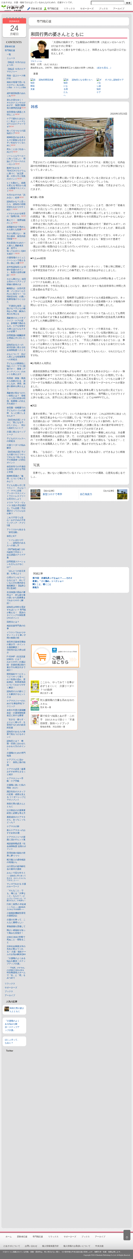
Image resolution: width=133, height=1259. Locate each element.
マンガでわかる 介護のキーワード (16, 885)
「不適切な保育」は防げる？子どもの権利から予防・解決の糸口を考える (16, 310)
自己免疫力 (86, 494)
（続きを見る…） (104, 68)
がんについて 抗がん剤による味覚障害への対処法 (16, 357)
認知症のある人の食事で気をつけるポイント (16, 734)
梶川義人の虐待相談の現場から (16, 861)
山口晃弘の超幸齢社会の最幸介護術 (16, 867)
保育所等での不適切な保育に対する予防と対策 (16, 469)
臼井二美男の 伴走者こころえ (16, 906)
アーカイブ (10, 995)
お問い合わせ (31, 1246)
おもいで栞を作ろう (16, 876)
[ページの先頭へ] (126, 1235)
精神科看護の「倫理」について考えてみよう (16, 479)
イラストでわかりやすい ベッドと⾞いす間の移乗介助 (16, 635)
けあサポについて (11, 1246)
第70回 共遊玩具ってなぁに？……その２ (52, 578)
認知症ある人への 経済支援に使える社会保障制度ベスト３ (16, 347)
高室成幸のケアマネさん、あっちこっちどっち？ (16, 820)
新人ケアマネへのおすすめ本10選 (16, 831)
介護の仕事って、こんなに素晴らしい (16, 921)
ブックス (9, 991)
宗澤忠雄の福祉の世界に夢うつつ (16, 854)
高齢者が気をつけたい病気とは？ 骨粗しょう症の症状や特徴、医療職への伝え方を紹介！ (16, 398)
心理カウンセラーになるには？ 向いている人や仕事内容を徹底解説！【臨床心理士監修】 (16, 582)
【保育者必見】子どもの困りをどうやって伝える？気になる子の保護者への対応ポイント (16, 457)
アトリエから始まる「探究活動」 (16, 530)
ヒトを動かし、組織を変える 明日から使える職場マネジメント (16, 187)
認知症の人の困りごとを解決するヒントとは (16, 694)
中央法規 (99, 1246)
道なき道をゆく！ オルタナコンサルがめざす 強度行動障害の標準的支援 (16, 104)
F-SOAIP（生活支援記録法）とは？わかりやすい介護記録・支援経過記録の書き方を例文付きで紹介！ (16, 663)
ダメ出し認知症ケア (114, 80)
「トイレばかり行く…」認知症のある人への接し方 (16, 543)
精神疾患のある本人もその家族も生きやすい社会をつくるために (16, 141)
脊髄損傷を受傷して (16, 926)
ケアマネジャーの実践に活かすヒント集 (16, 838)
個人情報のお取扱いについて (76, 1246)
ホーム (9, 1236)
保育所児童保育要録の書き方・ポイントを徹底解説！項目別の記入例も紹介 (16, 647)
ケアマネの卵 (13, 826)
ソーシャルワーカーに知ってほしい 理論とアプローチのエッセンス (16, 160)
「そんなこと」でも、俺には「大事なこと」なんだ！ (16, 895)
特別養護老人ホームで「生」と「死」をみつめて (16, 973)
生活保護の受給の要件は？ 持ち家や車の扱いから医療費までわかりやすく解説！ (16, 597)
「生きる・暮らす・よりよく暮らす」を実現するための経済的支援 (16, 723)
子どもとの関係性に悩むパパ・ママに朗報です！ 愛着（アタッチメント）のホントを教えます (16, 368)
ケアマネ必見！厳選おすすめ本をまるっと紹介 (16, 772)
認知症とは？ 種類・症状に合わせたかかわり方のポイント (16, 745)
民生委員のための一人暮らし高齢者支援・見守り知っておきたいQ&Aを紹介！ (16, 248)
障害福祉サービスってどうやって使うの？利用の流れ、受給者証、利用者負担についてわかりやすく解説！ (16, 681)
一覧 (9, 54)
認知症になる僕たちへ (82, 80)
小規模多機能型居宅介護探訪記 (16, 914)
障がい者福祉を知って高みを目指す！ (16, 931)
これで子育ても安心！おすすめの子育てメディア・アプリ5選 (16, 521)
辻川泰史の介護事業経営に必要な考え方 (16, 811)
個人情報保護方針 (50, 1246)
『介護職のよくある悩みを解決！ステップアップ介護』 (16, 961)
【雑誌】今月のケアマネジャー (16, 70)
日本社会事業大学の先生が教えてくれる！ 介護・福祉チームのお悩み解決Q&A (16, 950)
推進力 (36, 587)
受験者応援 (10, 46)
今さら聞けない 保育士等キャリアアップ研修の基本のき (16, 282)
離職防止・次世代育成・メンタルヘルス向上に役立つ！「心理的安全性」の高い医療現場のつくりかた (16, 295)
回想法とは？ (13, 622)
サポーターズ (11, 987)
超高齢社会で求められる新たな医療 (16, 228)
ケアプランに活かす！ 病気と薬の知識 (16, 762)
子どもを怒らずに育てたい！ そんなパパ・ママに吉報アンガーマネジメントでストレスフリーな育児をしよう (16, 492)
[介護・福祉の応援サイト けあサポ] (12, 8)
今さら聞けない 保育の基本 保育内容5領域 (16, 236)
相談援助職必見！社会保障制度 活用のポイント (16, 846)
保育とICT (11, 536)
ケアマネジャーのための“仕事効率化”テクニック (16, 703)
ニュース (11, 58)
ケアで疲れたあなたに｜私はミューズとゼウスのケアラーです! (16, 122)
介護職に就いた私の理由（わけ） (16, 786)
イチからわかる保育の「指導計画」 (16, 215)
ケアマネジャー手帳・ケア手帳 (15, 779)
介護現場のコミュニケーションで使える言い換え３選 (16, 260)
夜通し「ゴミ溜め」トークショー (48, 581)
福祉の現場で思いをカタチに (16, 85)
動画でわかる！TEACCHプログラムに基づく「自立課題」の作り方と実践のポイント (16, 173)
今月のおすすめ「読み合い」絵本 (16, 196)
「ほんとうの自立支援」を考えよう (16, 572)
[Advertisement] (14, 1138)
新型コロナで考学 (52, 494)
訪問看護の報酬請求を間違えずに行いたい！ (16, 338)
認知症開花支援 (46, 80)
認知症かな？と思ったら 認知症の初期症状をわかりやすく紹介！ (16, 205)
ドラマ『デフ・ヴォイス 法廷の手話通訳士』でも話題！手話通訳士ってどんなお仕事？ (16, 508)
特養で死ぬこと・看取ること (16, 940)
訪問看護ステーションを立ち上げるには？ (16, 564)
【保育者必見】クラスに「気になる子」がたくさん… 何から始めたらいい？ (16, 424)
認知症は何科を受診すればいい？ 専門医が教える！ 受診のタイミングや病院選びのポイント (16, 612)
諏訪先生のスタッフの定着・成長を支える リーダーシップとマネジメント (16, 795)
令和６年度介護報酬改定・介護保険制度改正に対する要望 (16, 713)
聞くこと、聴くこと (42, 584)
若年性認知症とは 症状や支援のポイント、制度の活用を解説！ (16, 271)
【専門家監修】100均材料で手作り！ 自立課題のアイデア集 (16, 553)
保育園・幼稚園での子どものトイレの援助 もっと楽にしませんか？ (16, 411)
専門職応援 (10, 50)
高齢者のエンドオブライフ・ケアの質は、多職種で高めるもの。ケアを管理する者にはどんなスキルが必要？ (16, 325)
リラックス (10, 983)
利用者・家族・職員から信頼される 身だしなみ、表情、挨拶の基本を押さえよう (16, 383)
